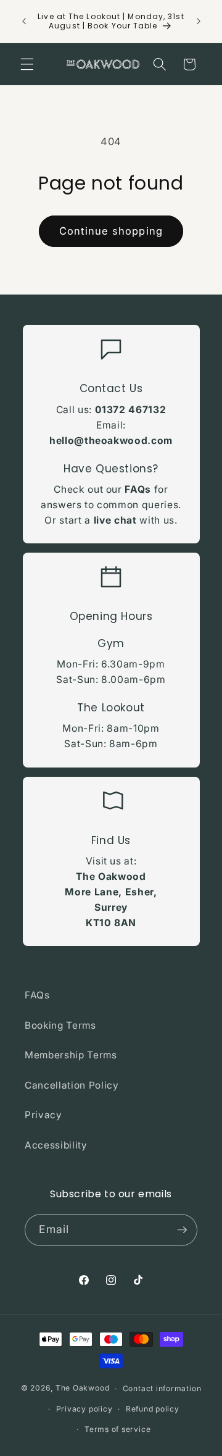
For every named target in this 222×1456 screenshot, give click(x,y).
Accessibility (56, 1145)
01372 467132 (130, 410)
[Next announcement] (198, 21)
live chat (115, 520)
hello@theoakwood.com (111, 440)
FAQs (138, 489)
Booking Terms (60, 1025)
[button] (27, 64)
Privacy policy (84, 1408)
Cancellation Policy (72, 1085)
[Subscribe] (182, 1230)
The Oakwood (82, 1388)
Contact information (162, 1388)
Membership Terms (71, 1055)
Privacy (43, 1115)
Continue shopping (111, 231)
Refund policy (152, 1408)
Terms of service (117, 1429)
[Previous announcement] (24, 21)
